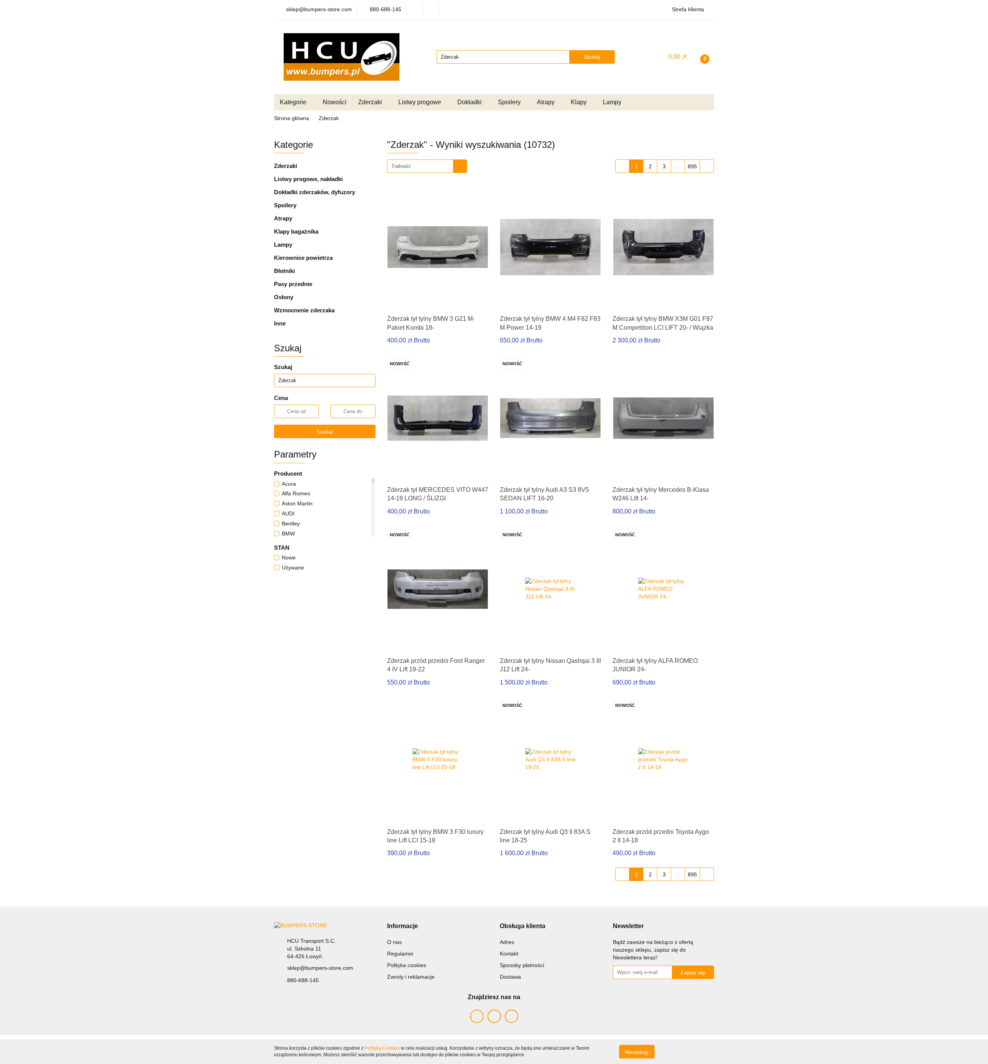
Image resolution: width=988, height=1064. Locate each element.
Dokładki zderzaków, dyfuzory (314, 192)
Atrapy (283, 218)
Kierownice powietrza (303, 257)
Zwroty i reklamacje (411, 977)
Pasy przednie (293, 284)
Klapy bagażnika (296, 231)
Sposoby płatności (522, 965)
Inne (280, 323)
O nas (394, 942)
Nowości (335, 102)
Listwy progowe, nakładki (308, 179)
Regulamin (400, 953)
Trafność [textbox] (401, 166)
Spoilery (285, 205)
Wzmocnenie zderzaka (304, 310)
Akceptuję (637, 1052)
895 (692, 166)
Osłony (283, 297)
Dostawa (510, 977)
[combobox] (427, 166)
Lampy (283, 244)
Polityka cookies (406, 965)
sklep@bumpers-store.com (320, 968)
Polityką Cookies (382, 1048)
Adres (507, 942)
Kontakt (509, 953)
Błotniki (284, 271)
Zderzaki (285, 166)
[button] (402, 926)
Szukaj (324, 432)
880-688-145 (303, 980)
